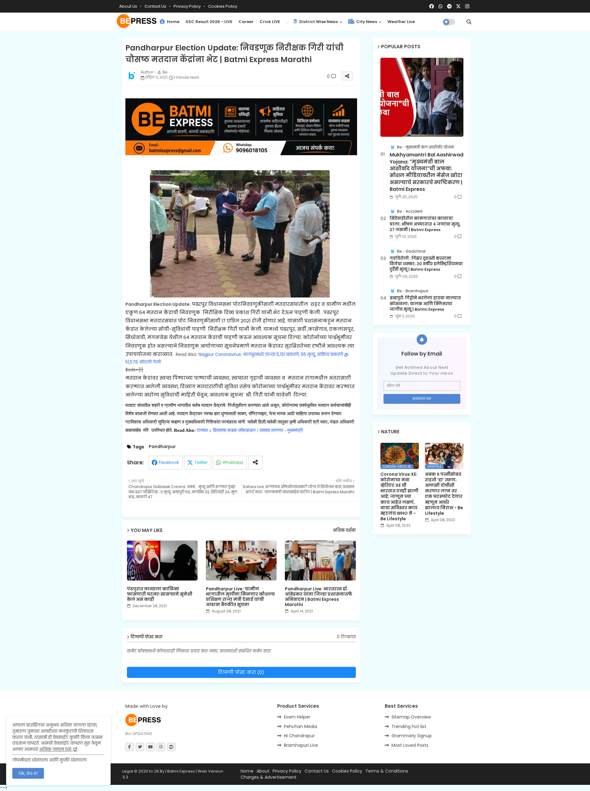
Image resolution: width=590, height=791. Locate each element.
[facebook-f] (129, 747)
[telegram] (449, 6)
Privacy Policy (188, 6)
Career (246, 22)
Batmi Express (181, 771)
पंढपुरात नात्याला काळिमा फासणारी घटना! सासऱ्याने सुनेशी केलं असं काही (159, 594)
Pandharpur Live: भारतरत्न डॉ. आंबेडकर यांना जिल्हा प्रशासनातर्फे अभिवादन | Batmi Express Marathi (318, 596)
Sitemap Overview (411, 717)
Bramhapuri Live (301, 745)
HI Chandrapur (299, 736)
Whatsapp (232, 462)
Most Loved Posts (409, 745)
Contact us (155, 6)
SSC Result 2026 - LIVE (209, 22)
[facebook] (431, 6)
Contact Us (317, 771)
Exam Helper (297, 717)
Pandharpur (162, 447)
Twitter (201, 462)
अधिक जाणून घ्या (56, 749)
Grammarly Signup (411, 736)
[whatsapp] (440, 6)
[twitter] (140, 747)
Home (172, 22)
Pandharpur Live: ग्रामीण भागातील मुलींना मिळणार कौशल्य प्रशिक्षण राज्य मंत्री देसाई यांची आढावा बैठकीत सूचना (240, 596)
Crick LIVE (270, 22)
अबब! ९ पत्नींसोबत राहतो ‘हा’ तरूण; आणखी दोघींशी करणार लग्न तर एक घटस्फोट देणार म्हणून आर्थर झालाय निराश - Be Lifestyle (444, 493)
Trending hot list (408, 726)
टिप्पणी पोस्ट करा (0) (241, 672)
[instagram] (467, 6)
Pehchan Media (300, 726)
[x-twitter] (458, 6)
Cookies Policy (222, 6)
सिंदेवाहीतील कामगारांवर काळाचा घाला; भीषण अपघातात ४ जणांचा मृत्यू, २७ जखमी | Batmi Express (425, 224)
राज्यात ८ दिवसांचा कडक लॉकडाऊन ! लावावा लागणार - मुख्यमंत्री (250, 430)
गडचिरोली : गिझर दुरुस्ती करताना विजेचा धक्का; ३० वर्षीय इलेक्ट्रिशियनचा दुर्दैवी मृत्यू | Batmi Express (426, 264)
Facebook (169, 462)
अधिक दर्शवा (344, 530)
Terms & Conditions (386, 771)
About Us (128, 6)
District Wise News (318, 22)
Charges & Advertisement (269, 777)
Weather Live (401, 22)
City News (366, 22)
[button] (469, 22)
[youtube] (150, 747)
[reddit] (171, 747)
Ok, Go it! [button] (28, 773)
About (263, 771)
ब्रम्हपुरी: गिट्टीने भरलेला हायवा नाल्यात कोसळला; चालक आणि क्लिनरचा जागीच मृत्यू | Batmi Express (425, 303)
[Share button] (255, 463)
